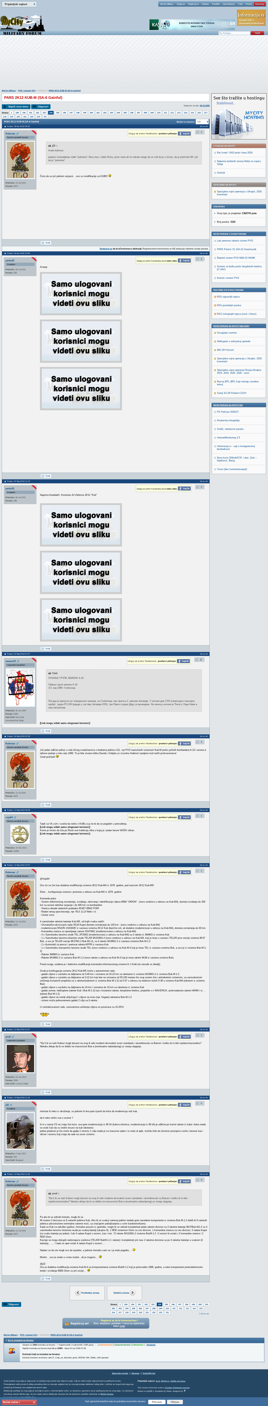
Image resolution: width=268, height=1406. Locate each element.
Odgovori (43, 106)
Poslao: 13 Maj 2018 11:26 (18, 1174)
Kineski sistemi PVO (228, 278)
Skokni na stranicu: (185, 122)
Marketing (259, 4)
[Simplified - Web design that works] (185, 1390)
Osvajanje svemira (227, 332)
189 (17, 113)
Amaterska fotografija (228, 420)
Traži (240, 4)
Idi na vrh (205, 1314)
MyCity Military (166, 4)
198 (77, 113)
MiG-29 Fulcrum (225, 350)
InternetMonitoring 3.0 (228, 437)
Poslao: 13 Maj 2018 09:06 (18, 810)
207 (138, 113)
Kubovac (10, 133)
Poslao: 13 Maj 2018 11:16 (18, 1098)
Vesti (158, 1381)
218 (4, 117)
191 (30, 113)
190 (24, 113)
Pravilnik (216, 4)
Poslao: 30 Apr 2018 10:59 (18, 253)
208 (145, 113)
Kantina (205, 4)
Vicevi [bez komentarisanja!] (232, 469)
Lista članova (228, 4)
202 (104, 113)
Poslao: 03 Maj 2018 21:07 (18, 654)
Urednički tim (149, 1373)
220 (18, 117)
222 (31, 117)
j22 (7, 1105)
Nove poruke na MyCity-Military (231, 326)
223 (38, 117)
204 (118, 113)
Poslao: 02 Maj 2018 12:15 (18, 481)
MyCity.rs (165, 1381)
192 (37, 113)
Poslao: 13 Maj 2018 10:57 (18, 865)
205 (125, 113)
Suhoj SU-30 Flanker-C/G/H (231, 393)
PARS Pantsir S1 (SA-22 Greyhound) (236, 249)
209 (152, 113)
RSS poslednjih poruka (229, 305)
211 (165, 113)
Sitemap (135, 1373)
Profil (48, 243)
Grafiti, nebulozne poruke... (231, 429)
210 (158, 113)
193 (44, 113)
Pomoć (249, 4)
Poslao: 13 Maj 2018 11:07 (18, 1029)
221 (25, 117)
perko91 (9, 260)
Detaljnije (151, 1345)
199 (84, 113)
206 (131, 113)
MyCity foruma (107, 1394)
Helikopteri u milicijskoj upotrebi (233, 341)
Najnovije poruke (120, 1373)
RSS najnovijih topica (228, 296)
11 (201, 660)
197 (71, 113)
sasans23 (10, 661)
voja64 (9, 817)
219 (11, 117)
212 (172, 113)
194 (51, 113)
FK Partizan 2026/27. (228, 411)
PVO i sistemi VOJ (27, 91)
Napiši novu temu (18, 106)
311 (45, 117)
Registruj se (193, 4)
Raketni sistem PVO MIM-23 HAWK (236, 257)
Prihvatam (157, 1402)
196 (64, 113)
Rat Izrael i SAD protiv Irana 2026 (235, 152)
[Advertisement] (134, 64)
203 (111, 113)
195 (57, 113)
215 (192, 113)
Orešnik (221, 172)
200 (91, 113)
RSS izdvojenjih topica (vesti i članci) (236, 314)
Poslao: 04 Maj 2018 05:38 (18, 736)
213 (178, 113)
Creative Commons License (177, 1388)
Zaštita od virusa (177, 1381)
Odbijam (175, 1402)
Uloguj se (181, 4)
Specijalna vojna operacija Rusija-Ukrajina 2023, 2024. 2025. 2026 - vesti (239, 371)
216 (199, 113)
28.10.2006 (205, 105)
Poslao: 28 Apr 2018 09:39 (18, 126)
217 (205, 113)
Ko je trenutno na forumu (21, 1340)
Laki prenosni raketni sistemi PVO (235, 240)
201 (98, 113)
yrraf (8, 1036)
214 (185, 113)
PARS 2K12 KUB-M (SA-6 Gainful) (65, 91)
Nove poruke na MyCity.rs (228, 405)
